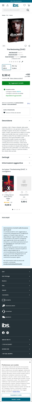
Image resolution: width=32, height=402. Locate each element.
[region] (16, 381)
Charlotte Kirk (12, 54)
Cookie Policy (16, 391)
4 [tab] (17, 209)
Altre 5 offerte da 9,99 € (16, 78)
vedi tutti (23, 57)
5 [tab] (19, 209)
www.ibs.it (9, 244)
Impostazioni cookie (15, 395)
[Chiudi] (30, 362)
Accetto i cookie (16, 399)
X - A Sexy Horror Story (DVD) (8, 196)
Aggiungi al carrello (17, 83)
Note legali (5, 217)
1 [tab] (12, 209)
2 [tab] (14, 209)
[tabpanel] (16, 30)
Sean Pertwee (9, 57)
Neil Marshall (13, 52)
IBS (8, 78)
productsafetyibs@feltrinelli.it (12, 264)
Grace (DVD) (24, 195)
